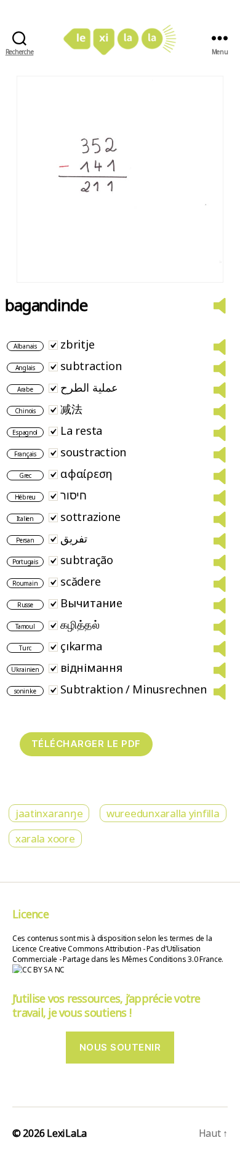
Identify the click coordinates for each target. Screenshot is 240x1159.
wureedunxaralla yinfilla (163, 813)
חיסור (73, 495)
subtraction (90, 365)
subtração (86, 559)
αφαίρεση (86, 473)
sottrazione (90, 516)
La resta (81, 430)
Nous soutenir (120, 1047)
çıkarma (81, 646)
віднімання (91, 667)
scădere (80, 581)
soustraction (93, 452)
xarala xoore (45, 838)
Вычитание (91, 603)
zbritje (77, 344)
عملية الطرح (89, 387)
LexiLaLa (67, 1133)
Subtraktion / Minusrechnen (133, 689)
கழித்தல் (80, 624)
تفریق (73, 538)
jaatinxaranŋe (49, 813)
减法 (71, 409)
